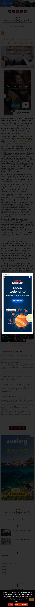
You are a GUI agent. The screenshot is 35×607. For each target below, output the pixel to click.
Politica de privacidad (21, 604)
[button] (31, 277)
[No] (31, 599)
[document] (17, 303)
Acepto (10, 604)
